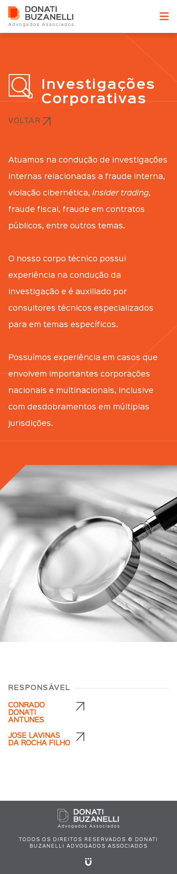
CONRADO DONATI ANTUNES (26, 712)
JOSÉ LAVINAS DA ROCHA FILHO (39, 739)
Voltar (24, 121)
